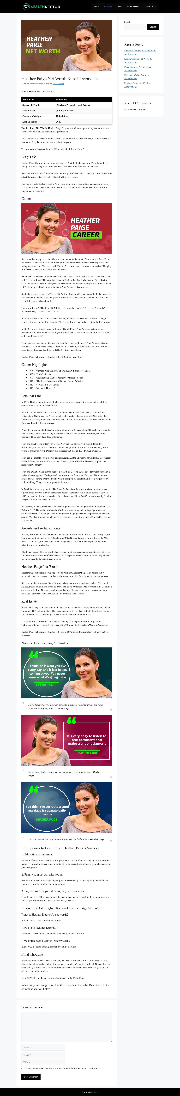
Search (127, 21)
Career (119, 6)
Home (96, 6)
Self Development (133, 6)
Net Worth (108, 6)
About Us (149, 6)
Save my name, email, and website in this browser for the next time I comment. (60, 1068)
